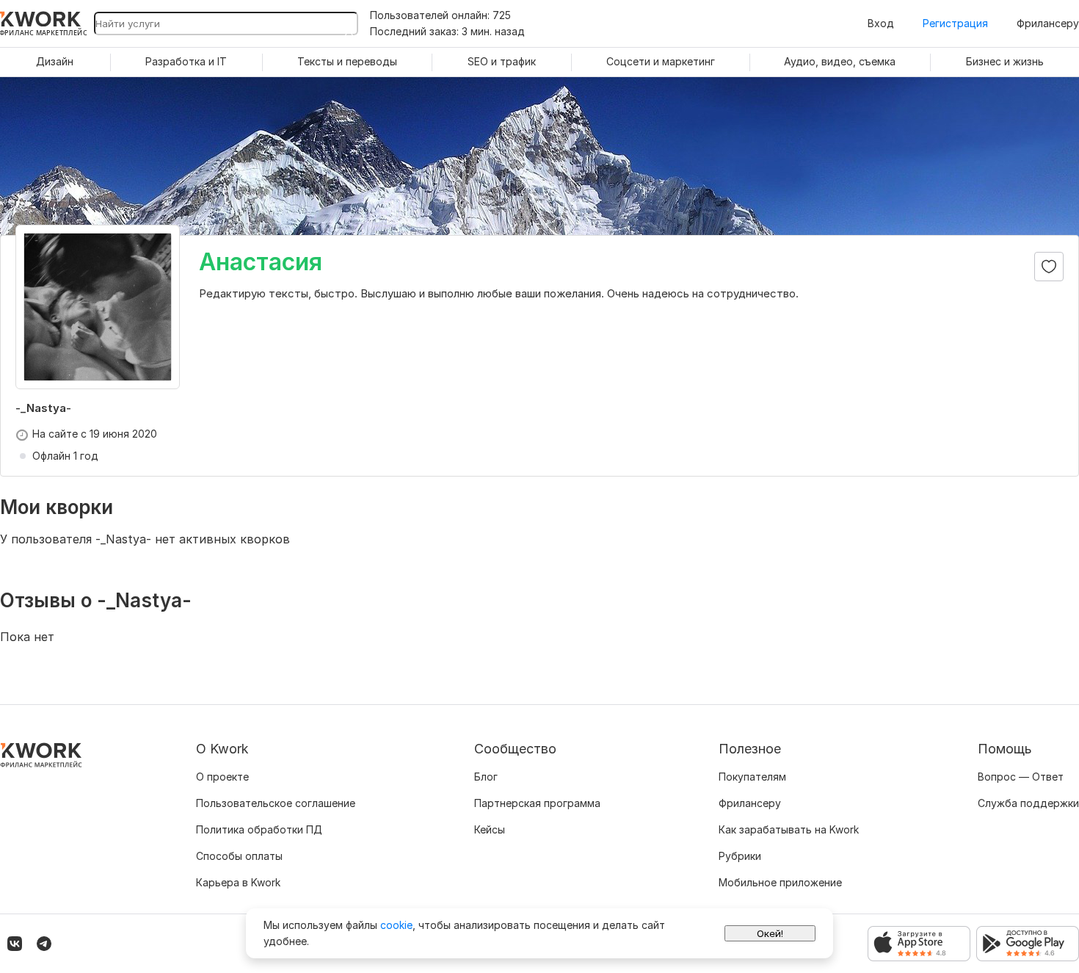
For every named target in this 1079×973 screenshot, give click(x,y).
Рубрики (740, 856)
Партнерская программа (537, 803)
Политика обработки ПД (259, 829)
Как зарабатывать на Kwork (789, 829)
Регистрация (955, 23)
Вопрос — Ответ (1021, 776)
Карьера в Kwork (238, 882)
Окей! (770, 933)
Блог (486, 776)
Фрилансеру (1048, 23)
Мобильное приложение (780, 882)
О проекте (222, 776)
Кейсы (489, 829)
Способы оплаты (239, 856)
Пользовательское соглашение (275, 803)
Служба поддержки (1028, 803)
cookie (396, 925)
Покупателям (752, 776)
